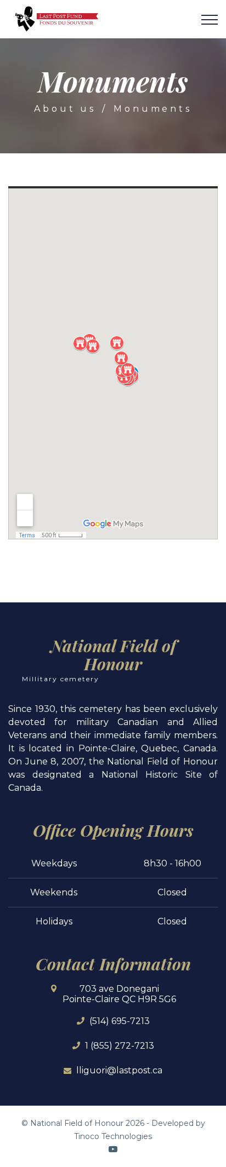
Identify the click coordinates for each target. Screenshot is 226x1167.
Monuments (152, 109)
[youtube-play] (113, 1149)
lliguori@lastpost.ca (119, 1070)
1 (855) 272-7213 (119, 1045)
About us (64, 109)
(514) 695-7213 (119, 1021)
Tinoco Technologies (113, 1136)
